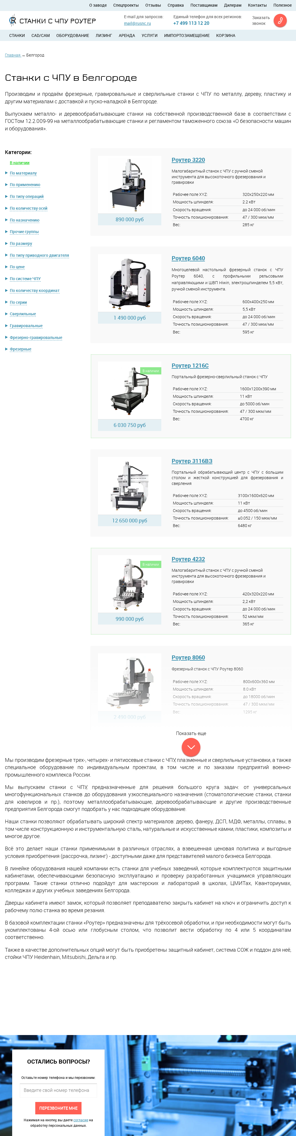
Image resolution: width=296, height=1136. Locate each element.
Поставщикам (203, 5)
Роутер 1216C (190, 365)
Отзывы (153, 5)
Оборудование (72, 35)
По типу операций (27, 196)
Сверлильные (23, 313)
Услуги (150, 35)
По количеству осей (28, 208)
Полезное (282, 5)
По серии (18, 302)
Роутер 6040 (188, 258)
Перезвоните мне (58, 1108)
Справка (176, 5)
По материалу (23, 173)
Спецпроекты (126, 5)
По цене (17, 266)
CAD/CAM (41, 35)
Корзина (225, 35)
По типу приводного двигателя (39, 255)
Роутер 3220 (188, 160)
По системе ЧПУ (25, 278)
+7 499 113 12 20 (191, 23)
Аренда (127, 35)
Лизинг (104, 35)
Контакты (257, 5)
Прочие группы (24, 231)
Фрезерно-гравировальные (36, 337)
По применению (25, 184)
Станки (17, 35)
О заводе (98, 5)
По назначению (24, 220)
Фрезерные (20, 349)
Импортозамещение (187, 35)
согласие (80, 1120)
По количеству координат (35, 290)
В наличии (19, 162)
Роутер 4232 (188, 559)
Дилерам (232, 5)
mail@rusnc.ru (137, 23)
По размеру (21, 243)
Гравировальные (26, 325)
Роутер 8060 (188, 657)
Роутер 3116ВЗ (192, 461)
